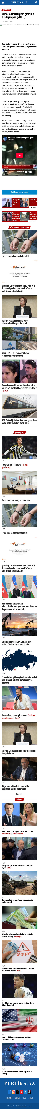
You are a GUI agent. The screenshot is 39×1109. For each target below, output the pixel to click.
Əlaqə (24, 1098)
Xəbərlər (17, 1098)
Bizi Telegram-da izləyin (19, 192)
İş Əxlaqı (30, 1098)
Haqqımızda (9, 1098)
